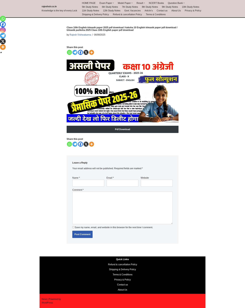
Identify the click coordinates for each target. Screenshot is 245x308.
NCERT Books (156, 3)
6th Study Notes (110, 7)
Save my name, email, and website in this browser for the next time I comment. (114, 227)
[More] (91, 52)
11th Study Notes (90, 10)
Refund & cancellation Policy (127, 14)
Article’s (149, 10)
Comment (78, 190)
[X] (86, 52)
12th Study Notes (111, 10)
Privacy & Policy (193, 10)
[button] (113, 3)
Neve (44, 299)
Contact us (162, 10)
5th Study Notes (90, 7)
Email (110, 178)
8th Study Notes (150, 7)
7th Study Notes (130, 7)
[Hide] (1, 52)
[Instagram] (3, 30)
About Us (176, 10)
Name (76, 178)
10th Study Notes (190, 7)
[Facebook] (80, 52)
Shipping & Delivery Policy (95, 14)
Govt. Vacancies (132, 10)
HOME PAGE (89, 3)
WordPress (47, 302)
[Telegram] (74, 52)
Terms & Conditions (156, 14)
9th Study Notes (170, 7)
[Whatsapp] (69, 52)
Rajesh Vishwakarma (80, 35)
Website (145, 178)
